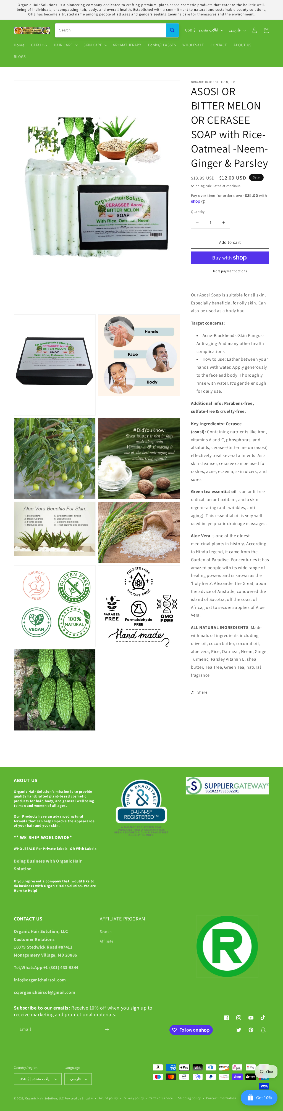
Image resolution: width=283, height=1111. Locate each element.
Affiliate (107, 941)
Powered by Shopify (79, 1098)
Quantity (198, 211)
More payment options (230, 271)
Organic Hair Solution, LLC (44, 1098)
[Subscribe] (107, 1029)
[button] (65, 45)
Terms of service (160, 1098)
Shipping (198, 186)
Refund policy (108, 1098)
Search (106, 931)
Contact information (221, 1098)
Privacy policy (134, 1098)
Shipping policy (189, 1098)
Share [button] (202, 692)
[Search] (172, 30)
